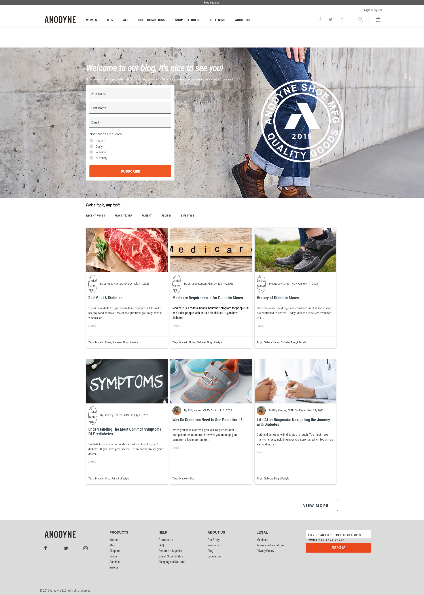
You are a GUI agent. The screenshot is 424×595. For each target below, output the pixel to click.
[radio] (130, 141)
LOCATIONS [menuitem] (216, 20)
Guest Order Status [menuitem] (171, 556)
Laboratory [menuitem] (214, 556)
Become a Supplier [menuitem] (170, 551)
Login (367, 10)
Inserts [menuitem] (114, 567)
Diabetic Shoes (103, 342)
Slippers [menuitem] (115, 551)
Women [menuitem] (114, 540)
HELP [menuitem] (163, 532)
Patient (147, 215)
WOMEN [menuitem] (91, 20)
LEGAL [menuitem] (262, 532)
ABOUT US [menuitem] (242, 20)
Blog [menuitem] (210, 551)
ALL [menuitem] (126, 20)
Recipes (166, 215)
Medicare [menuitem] (262, 540)
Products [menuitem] (213, 545)
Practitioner (123, 215)
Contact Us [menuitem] (166, 540)
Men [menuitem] (112, 545)
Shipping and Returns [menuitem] (172, 562)
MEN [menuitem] (110, 20)
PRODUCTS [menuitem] (119, 532)
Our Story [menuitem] (214, 540)
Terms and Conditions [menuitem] (270, 545)
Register (378, 10)
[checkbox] (130, 149)
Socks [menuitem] (113, 556)
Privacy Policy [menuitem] (265, 551)
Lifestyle (187, 215)
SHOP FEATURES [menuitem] (187, 20)
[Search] (360, 21)
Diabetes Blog (120, 342)
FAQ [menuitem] (161, 545)
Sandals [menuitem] (115, 562)
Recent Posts (95, 215)
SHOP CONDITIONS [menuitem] (151, 20)
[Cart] (378, 21)
